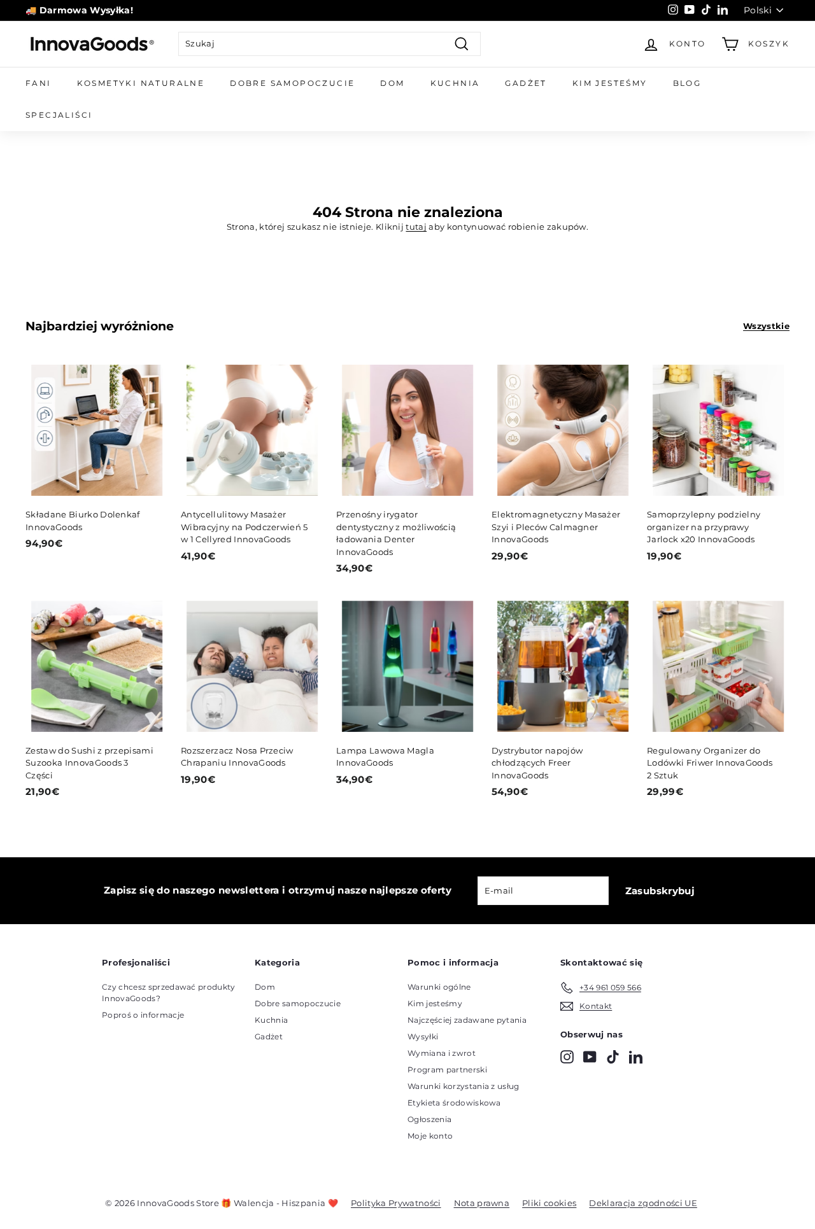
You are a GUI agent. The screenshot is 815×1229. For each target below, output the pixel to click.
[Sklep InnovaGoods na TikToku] (613, 1057)
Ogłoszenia (429, 1119)
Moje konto (430, 1136)
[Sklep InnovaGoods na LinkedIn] (635, 1057)
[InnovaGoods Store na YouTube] (590, 1057)
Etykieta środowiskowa (454, 1102)
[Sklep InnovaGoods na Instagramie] (567, 1057)
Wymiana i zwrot (442, 1053)
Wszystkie (766, 326)
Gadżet (525, 83)
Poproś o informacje (143, 1015)
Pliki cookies (549, 1203)
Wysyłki (423, 1036)
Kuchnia (455, 83)
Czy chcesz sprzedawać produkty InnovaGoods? (169, 992)
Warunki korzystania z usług (464, 1086)
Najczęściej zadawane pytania (467, 1020)
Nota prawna (482, 1203)
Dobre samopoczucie (292, 83)
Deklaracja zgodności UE (643, 1203)
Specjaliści (58, 115)
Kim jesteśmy (610, 83)
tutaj (416, 226)
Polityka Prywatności (396, 1203)
